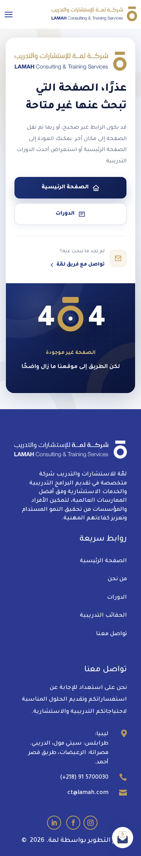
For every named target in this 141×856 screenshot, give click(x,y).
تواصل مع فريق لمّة (80, 265)
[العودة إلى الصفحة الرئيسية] (70, 61)
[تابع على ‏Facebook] (73, 823)
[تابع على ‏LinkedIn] (54, 823)
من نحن (117, 579)
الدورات (117, 598)
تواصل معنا (111, 634)
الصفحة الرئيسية (103, 561)
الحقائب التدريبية (103, 616)
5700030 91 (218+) (84, 778)
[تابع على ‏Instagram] (90, 823)
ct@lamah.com (87, 793)
